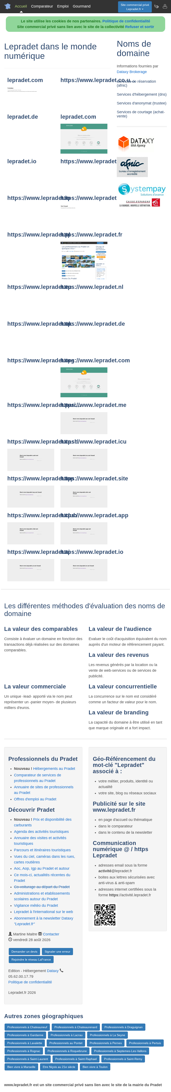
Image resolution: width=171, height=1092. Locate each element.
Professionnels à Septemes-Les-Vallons (120, 1051)
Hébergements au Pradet (54, 769)
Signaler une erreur (57, 951)
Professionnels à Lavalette (24, 1043)
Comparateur (42, 6)
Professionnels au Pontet (65, 1043)
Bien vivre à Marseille (21, 1067)
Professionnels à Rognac (23, 1051)
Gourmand (82, 6)
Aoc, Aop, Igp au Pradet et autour (41, 868)
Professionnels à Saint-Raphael (76, 1059)
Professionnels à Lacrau (67, 1035)
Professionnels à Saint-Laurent (27, 1059)
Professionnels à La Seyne (107, 1035)
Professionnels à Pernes (106, 1043)
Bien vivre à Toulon (95, 1067)
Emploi (63, 6)
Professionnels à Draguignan (123, 1027)
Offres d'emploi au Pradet (35, 799)
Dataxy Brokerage (132, 72)
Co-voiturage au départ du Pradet (42, 887)
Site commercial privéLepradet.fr (135, 7)
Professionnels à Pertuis (145, 1043)
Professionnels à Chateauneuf (27, 1027)
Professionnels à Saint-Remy (123, 1059)
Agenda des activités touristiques (41, 832)
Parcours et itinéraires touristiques (42, 850)
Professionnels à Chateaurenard (75, 1027)
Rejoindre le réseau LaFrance (31, 959)
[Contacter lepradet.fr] (165, 6)
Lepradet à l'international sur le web (43, 912)
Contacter (51, 934)
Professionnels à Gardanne (25, 1035)
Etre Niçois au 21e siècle (59, 1067)
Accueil (21, 6)
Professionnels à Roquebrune (67, 1051)
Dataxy (53, 971)
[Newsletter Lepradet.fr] (156, 6)
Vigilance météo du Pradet (36, 905)
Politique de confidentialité (126, 21)
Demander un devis (24, 951)
